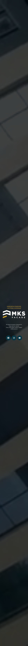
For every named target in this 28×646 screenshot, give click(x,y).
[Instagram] (14, 337)
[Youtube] (19, 337)
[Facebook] (8, 337)
